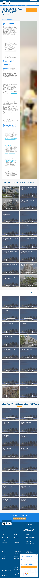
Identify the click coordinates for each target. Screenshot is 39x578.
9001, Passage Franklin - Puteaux (28, 251)
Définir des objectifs (17, 557)
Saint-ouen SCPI (24, 461)
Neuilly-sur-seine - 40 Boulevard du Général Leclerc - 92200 (11, 51)
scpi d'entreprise (14, 93)
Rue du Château (6, 310)
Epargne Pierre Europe (17, 546)
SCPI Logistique (4, 576)
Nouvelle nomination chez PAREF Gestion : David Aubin (10, 145)
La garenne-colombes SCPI (26, 422)
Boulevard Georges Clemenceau (10, 298)
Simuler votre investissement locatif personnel (30, 540)
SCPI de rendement (5, 544)
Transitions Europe (17, 543)
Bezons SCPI (23, 499)
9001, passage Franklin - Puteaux (10, 264)
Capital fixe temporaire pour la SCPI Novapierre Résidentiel (11, 169)
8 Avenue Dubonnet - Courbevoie (28, 277)
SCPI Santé (3, 572)
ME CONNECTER (34, 1)
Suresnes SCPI (6, 435)
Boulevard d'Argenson (25, 298)
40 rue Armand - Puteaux (26, 213)
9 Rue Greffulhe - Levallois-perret (10, 251)
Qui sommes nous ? (5, 543)
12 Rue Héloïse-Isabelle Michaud (10, 387)
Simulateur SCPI (28, 542)
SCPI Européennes (4, 569)
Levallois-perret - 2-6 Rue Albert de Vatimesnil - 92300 (11, 57)
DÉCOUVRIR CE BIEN (10, 195)
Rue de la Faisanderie (25, 387)
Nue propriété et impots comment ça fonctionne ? (29, 553)
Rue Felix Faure (24, 362)
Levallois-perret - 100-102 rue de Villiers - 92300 (11, 47)
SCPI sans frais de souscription (6, 571)
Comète (15, 539)
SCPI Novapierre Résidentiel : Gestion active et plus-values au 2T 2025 (11, 139)
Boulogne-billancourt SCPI (26, 486)
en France (7, 29)
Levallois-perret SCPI (7, 409)
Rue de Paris (23, 374)
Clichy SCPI (23, 435)
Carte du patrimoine (29, 545)
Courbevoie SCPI (24, 409)
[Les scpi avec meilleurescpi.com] (7, 2)
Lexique (3, 555)
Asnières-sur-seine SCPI (8, 448)
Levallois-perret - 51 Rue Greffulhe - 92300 (11, 49)
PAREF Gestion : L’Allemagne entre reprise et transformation (10, 161)
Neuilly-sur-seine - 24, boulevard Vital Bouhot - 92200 (11, 43)
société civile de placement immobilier (9, 79)
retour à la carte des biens (31, 10)
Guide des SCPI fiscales (17, 570)
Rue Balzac (5, 374)
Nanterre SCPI (6, 473)
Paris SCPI (23, 473)
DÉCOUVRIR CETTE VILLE (10, 418)
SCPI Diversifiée (4, 574)
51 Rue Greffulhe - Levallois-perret (28, 200)
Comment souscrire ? (5, 553)
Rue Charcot (23, 323)
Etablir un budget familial (17, 552)
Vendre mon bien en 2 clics (30, 544)
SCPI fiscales (4, 546)
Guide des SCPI (16, 568)
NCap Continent (16, 544)
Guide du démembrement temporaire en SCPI (17, 572)
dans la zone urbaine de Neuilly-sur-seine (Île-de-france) (10, 28)
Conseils (3, 557)
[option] (28, 100)
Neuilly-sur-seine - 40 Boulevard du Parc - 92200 (11, 45)
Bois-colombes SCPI (25, 448)
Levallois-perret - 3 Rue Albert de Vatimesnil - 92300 (11, 55)
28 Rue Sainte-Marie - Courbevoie (28, 264)
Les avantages (4, 539)
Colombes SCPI (6, 461)
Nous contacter (4, 560)
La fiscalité (3, 541)
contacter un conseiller (19, 518)
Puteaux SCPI (6, 422)
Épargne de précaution (17, 553)
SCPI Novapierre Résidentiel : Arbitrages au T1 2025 (10, 154)
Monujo (3, 552)
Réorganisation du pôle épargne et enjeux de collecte (10, 130)
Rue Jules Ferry (6, 362)
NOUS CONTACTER (25, 1)
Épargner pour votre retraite (18, 555)
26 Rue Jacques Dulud (25, 336)
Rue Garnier (23, 310)
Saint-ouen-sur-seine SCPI (8, 486)
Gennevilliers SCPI (7, 499)
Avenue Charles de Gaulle (8, 323)
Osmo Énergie (16, 541)
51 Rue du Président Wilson (9, 349)
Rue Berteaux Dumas (7, 336)
